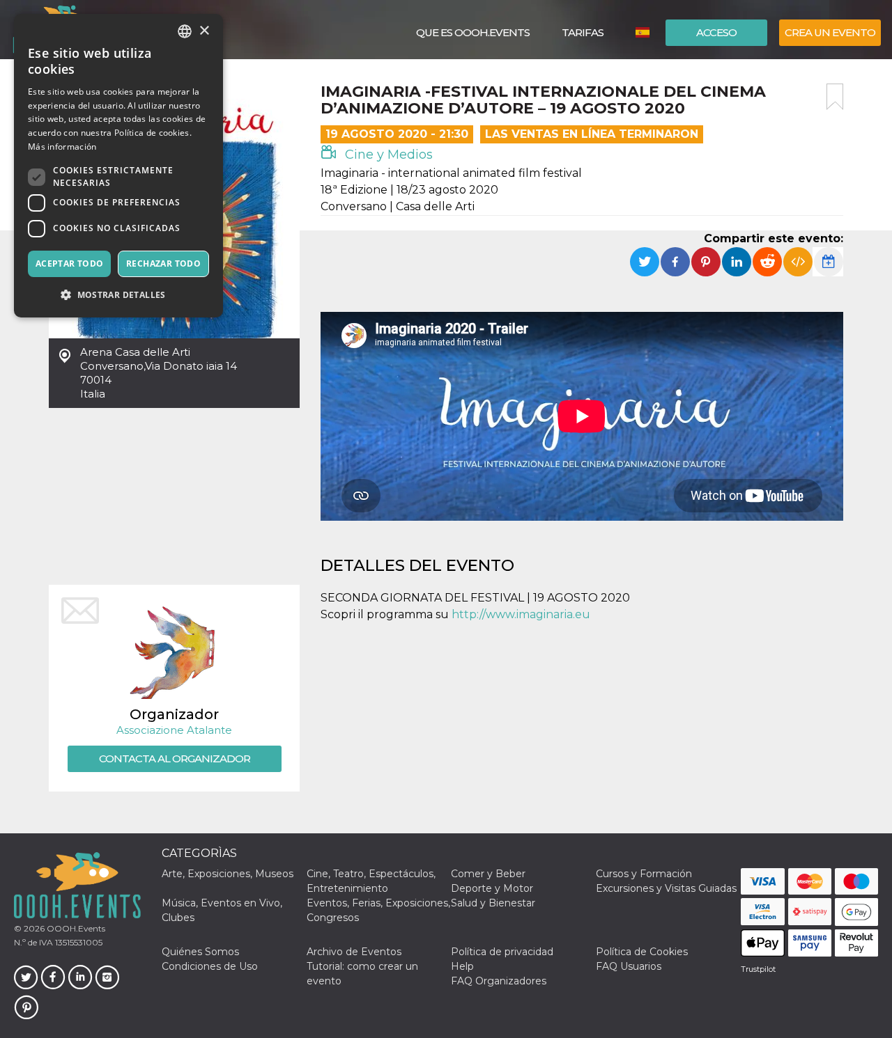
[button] (118, 295)
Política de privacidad (502, 951)
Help (462, 966)
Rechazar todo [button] (163, 263)
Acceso (716, 32)
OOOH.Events (75, 928)
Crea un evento (830, 32)
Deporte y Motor (492, 888)
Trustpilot (758, 969)
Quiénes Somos (200, 951)
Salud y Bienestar (493, 903)
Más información (62, 146)
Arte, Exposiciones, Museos (227, 873)
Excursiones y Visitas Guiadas (666, 888)
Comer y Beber (488, 873)
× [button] (204, 31)
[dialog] (118, 165)
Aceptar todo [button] (70, 263)
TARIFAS (582, 32)
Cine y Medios (387, 154)
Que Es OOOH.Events (473, 32)
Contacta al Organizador (174, 758)
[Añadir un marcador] (834, 97)
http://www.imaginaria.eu (521, 614)
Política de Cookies (642, 951)
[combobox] (185, 31)
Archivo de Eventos (354, 951)
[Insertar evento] (798, 261)
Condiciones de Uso (210, 966)
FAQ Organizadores (498, 981)
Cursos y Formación (644, 873)
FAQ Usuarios (628, 966)
